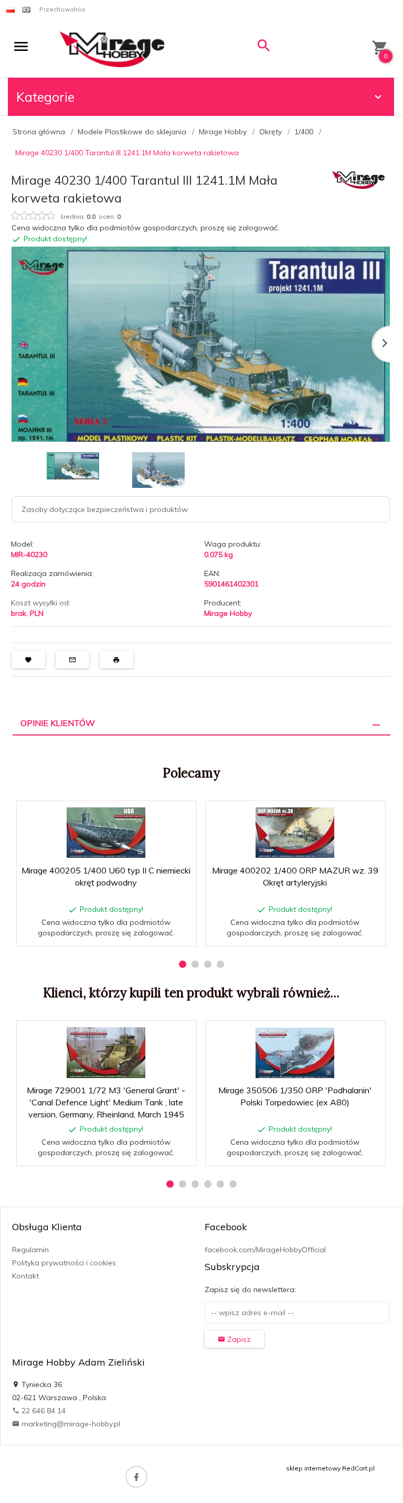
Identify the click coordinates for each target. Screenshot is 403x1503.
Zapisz (238, 1339)
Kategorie (45, 97)
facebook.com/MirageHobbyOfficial (265, 1249)
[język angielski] (26, 9)
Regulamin (30, 1249)
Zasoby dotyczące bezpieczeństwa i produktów (105, 509)
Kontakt (25, 1276)
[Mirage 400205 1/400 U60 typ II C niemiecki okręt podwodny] (106, 832)
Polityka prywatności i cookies (64, 1262)
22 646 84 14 (42, 1410)
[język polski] (10, 9)
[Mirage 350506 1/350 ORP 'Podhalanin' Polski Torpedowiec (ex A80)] (294, 1053)
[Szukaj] (264, 48)
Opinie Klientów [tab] (57, 723)
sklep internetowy (313, 1468)
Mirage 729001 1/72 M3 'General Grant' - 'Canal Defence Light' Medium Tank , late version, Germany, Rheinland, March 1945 (106, 1102)
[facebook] (136, 1477)
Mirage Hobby (228, 613)
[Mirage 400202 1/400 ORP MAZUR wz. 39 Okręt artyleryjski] (294, 832)
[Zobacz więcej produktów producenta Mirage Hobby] (358, 179)
